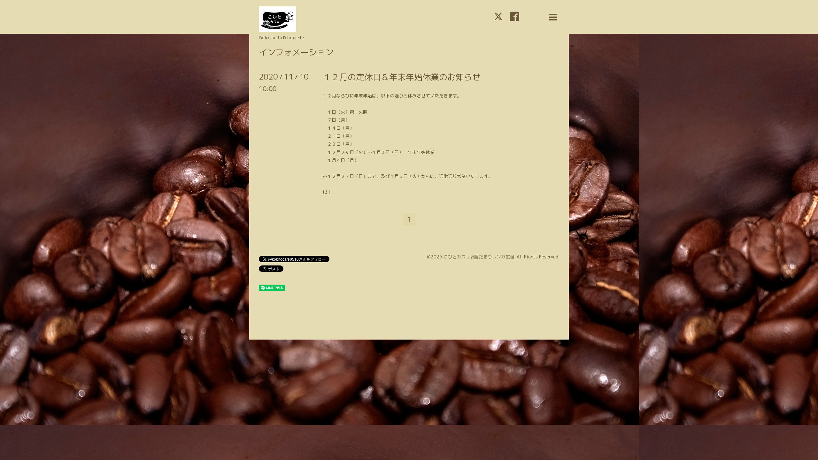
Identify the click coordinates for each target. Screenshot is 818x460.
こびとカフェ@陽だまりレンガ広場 (479, 257)
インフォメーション (296, 52)
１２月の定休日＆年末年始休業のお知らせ (402, 77)
